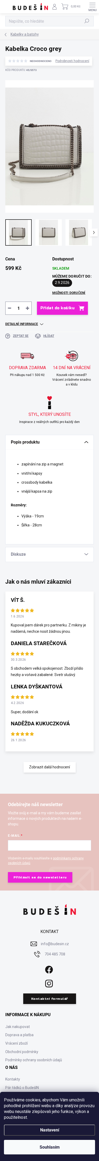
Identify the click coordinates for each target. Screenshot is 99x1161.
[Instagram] (48, 982)
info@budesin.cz (55, 944)
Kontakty (12, 1079)
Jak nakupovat (17, 1027)
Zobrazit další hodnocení (49, 767)
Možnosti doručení (69, 293)
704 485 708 (55, 954)
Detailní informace (21, 324)
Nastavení (49, 1130)
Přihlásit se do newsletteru (40, 877)
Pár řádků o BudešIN (22, 1088)
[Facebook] (48, 968)
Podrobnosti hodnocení (72, 61)
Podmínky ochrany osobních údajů (33, 1060)
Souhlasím (50, 1147)
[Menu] (92, 6)
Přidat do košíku (57, 308)
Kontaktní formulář (49, 999)
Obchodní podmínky (21, 1052)
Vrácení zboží (16, 1043)
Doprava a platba (19, 1035)
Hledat (87, 21)
